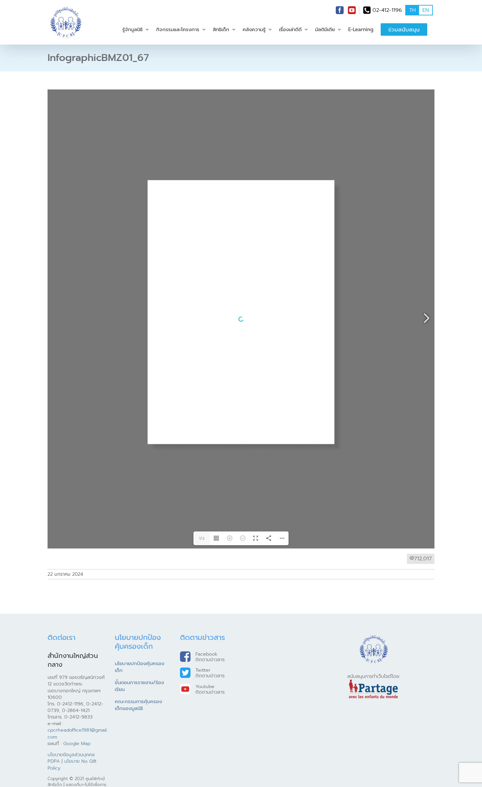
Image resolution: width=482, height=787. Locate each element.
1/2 (202, 634)
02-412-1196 (387, 10)
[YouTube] (352, 10)
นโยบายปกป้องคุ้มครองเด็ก (139, 763)
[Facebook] (340, 10)
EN (425, 10)
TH (412, 10)
